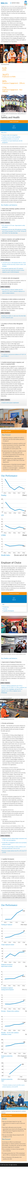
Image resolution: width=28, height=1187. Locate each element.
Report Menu (16, 3)
